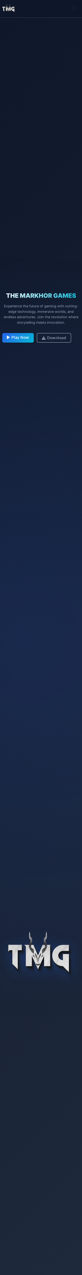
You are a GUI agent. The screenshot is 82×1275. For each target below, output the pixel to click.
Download (56, 338)
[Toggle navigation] (74, 9)
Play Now (20, 337)
